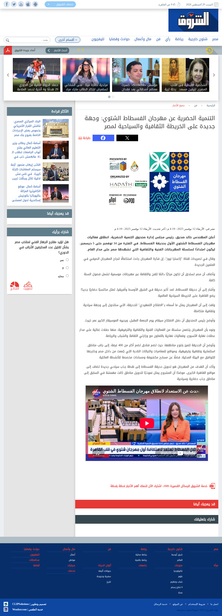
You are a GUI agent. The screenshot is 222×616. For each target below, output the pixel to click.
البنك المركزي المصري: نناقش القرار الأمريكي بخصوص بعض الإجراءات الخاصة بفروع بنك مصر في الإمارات (26, 130)
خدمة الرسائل (160, 604)
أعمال (72, 555)
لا (63, 268)
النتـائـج (14, 288)
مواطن (72, 560)
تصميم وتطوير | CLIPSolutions (29, 604)
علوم (180, 576)
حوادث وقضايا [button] (119, 39)
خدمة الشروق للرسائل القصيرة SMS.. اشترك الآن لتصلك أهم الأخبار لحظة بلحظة (158, 486)
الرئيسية (211, 105)
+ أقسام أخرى (68, 40)
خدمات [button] (71, 570)
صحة (180, 593)
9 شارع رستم (177, 587)
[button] (78, 49)
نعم (62, 260)
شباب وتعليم (176, 582)
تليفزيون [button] (97, 39)
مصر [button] (215, 39)
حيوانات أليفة (104, 571)
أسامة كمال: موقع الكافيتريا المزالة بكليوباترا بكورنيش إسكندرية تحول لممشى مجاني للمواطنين (26, 195)
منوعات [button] (179, 565)
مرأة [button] (216, 565)
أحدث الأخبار (60, 50)
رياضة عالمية (141, 560)
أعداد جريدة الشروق (25, 50)
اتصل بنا (214, 604)
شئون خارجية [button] (197, 39)
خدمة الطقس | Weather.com (27, 609)
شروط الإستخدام (196, 604)
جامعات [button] (143, 565)
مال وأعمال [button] (142, 39)
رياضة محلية (141, 555)
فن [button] (158, 39)
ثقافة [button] (36, 565)
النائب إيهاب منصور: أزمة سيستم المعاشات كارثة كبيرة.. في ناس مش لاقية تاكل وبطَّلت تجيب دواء (26, 174)
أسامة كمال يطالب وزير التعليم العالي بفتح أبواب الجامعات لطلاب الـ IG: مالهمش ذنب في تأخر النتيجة (26, 152)
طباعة (86, 138)
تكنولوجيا (178, 571)
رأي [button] (167, 39)
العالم (180, 560)
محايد (61, 276)
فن (195, 105)
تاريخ (109, 582)
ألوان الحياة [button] (104, 565)
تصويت (27, 288)
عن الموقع (178, 604)
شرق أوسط (177, 555)
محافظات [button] (34, 560)
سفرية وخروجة (104, 576)
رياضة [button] (179, 39)
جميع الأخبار (178, 105)
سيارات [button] (71, 565)
